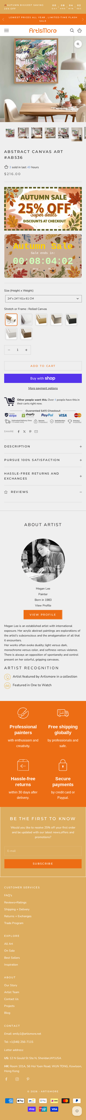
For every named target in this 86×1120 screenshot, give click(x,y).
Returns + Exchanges (18, 916)
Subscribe (43, 863)
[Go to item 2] (23, 133)
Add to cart (43, 365)
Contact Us (11, 999)
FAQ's (8, 895)
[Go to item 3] (37, 133)
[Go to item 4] (50, 133)
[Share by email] (36, 431)
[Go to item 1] (10, 133)
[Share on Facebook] (18, 431)
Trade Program (13, 923)
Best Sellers (12, 958)
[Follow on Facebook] (6, 1079)
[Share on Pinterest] (30, 431)
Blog (7, 1013)
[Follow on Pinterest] (28, 1079)
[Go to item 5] (63, 133)
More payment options (43, 388)
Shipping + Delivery (16, 909)
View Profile (43, 605)
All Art (8, 944)
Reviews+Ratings (15, 902)
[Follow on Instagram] (17, 1079)
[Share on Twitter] (24, 431)
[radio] (11, 319)
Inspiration (11, 965)
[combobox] (43, 298)
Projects (9, 1006)
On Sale (9, 951)
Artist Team (11, 992)
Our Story (10, 985)
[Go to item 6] (77, 134)
